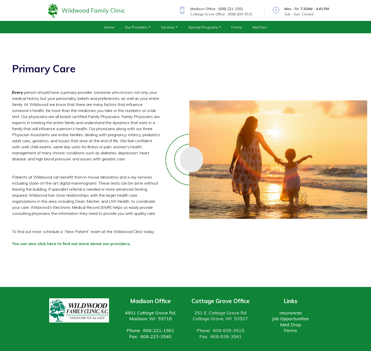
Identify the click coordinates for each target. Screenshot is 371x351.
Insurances (290, 313)
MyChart (260, 27)
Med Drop (290, 325)
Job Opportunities (290, 318)
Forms (236, 27)
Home (109, 27)
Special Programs (203, 27)
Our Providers (136, 27)
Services (168, 27)
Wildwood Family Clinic (93, 10)
